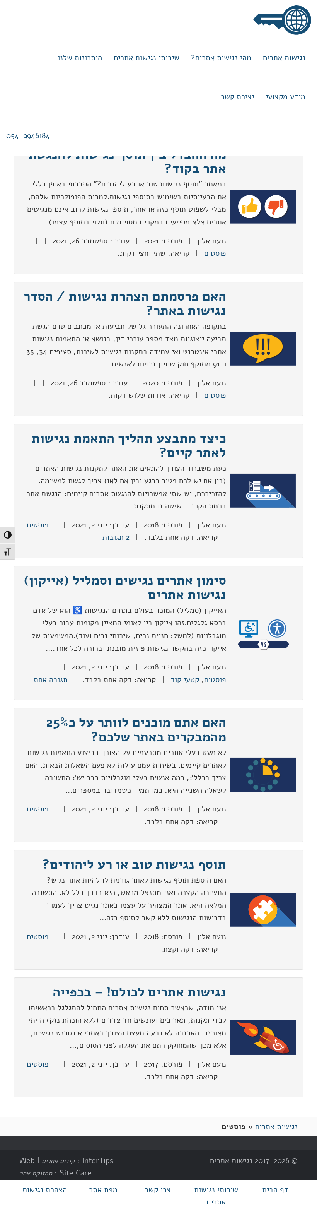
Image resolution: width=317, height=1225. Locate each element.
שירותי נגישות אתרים (146, 58)
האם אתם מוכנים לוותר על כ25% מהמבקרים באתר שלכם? (136, 729)
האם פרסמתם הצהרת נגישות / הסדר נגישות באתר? (125, 303)
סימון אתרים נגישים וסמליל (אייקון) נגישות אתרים (125, 587)
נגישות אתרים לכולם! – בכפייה (139, 992)
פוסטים (215, 253)
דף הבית (275, 1189)
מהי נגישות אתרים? (221, 58)
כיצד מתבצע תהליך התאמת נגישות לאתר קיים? (128, 445)
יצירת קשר (237, 96)
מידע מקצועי (285, 96)
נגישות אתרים (284, 58)
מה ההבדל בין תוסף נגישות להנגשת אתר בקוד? (127, 161)
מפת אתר (103, 1189)
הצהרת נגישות (44, 1189)
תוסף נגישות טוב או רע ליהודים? (134, 864)
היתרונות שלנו (80, 58)
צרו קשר (158, 1189)
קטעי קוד (184, 679)
